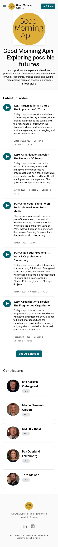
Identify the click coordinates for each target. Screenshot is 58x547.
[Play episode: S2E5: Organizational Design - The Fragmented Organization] (7, 303)
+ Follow (48, 6)
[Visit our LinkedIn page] (25, 526)
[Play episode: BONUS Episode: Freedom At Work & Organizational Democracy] (7, 254)
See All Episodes (29, 353)
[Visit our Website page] (32, 526)
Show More (29, 83)
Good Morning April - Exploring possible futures (24, 6)
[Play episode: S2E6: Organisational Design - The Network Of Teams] (7, 156)
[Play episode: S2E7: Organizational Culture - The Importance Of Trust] (7, 107)
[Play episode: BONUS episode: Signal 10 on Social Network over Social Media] (7, 205)
